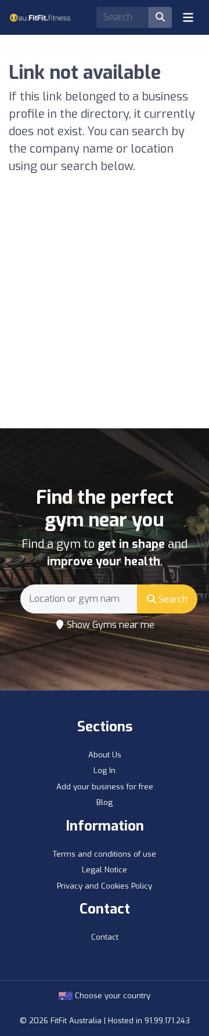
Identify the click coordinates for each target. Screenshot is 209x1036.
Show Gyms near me (109, 625)
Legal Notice (104, 870)
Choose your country (111, 996)
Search (172, 599)
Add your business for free (104, 787)
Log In (104, 770)
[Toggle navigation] (188, 17)
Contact (104, 937)
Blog (104, 802)
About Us (104, 755)
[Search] (160, 17)
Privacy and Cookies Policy (104, 886)
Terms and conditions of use (104, 854)
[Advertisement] (104, 318)
